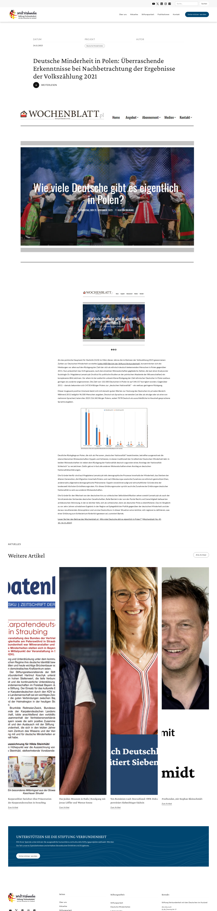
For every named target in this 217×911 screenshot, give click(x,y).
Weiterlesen (49, 85)
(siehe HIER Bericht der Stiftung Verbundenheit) (118, 363)
